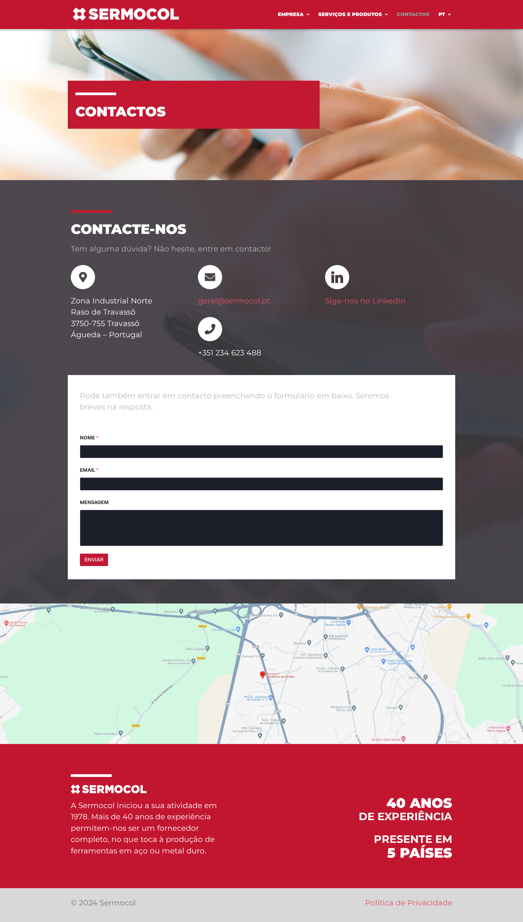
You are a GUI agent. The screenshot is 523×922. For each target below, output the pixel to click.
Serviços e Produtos (350, 14)
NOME (89, 438)
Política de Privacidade (408, 902)
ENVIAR (94, 560)
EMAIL (89, 470)
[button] (293, 14)
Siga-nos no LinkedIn (365, 300)
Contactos (413, 14)
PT (442, 14)
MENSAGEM (94, 502)
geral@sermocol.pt (234, 300)
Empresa (291, 14)
